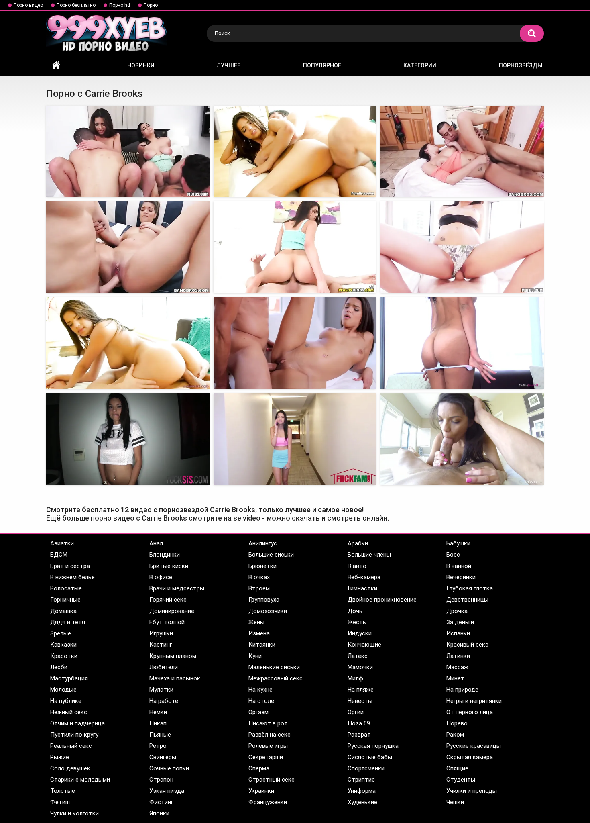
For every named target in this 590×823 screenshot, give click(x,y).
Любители (163, 667)
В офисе (160, 577)
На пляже (361, 689)
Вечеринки (461, 577)
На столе (261, 701)
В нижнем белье (72, 577)
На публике (65, 701)
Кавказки (63, 644)
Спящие (457, 768)
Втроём (259, 588)
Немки (158, 712)
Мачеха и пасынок (174, 678)
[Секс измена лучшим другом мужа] (295, 247)
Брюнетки (262, 566)
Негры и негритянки (474, 701)
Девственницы (467, 599)
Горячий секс (168, 599)
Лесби (58, 667)
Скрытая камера (469, 757)
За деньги (460, 622)
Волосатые (66, 588)
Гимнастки (362, 588)
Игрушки (161, 633)
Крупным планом (172, 656)
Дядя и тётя (67, 622)
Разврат (359, 734)
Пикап (158, 723)
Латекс (358, 656)
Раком (455, 734)
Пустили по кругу (74, 734)
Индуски (360, 633)
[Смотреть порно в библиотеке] (128, 343)
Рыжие (59, 757)
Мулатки (161, 689)
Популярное (322, 65)
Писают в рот (268, 723)
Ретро (158, 745)
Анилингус (262, 543)
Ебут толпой (167, 622)
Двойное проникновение (382, 599)
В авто (357, 566)
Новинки (141, 65)
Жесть (357, 622)
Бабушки (458, 543)
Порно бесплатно (76, 5)
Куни (255, 656)
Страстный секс (271, 779)
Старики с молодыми (80, 779)
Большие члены (369, 554)
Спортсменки (366, 768)
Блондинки (164, 554)
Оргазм (258, 712)
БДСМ (58, 554)
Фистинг (161, 802)
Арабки (358, 543)
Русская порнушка (373, 745)
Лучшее (228, 65)
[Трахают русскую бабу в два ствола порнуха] (462, 343)
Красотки (63, 656)
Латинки (458, 656)
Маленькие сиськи (274, 667)
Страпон (161, 779)
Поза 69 (359, 723)
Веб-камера (364, 577)
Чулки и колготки (74, 813)
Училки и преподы (471, 790)
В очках (259, 577)
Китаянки (261, 644)
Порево (457, 723)
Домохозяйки (267, 611)
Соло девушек (70, 768)
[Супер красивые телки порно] (295, 152)
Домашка (63, 611)
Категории (419, 65)
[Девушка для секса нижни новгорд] (295, 439)
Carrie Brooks (164, 518)
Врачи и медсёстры (176, 588)
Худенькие (362, 802)
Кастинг (160, 644)
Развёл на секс (269, 734)
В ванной (458, 566)
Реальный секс (71, 745)
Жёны (256, 622)
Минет (455, 678)
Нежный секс (68, 712)
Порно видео (28, 5)
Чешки (455, 802)
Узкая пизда (166, 790)
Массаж (457, 667)
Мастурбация (69, 678)
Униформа (362, 790)
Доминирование (171, 611)
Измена (259, 633)
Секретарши (265, 757)
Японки (159, 813)
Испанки (458, 633)
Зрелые (60, 633)
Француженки (267, 802)
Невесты (360, 701)
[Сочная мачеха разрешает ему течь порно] (295, 343)
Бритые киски (168, 566)
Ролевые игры (268, 745)
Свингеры (162, 757)
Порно (151, 5)
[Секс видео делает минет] (462, 152)
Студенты (460, 779)
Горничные (65, 599)
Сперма (258, 768)
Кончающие (364, 644)
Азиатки (62, 543)
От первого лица (469, 712)
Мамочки (360, 667)
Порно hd (119, 5)
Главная (56, 65)
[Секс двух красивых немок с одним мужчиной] (128, 439)
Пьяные (160, 734)
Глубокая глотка (469, 588)
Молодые (63, 689)
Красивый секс (467, 644)
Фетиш (60, 802)
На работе (163, 701)
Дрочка (457, 611)
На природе (462, 689)
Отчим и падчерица (77, 723)
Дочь (355, 611)
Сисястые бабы (370, 757)
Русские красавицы (473, 745)
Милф (355, 678)
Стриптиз (361, 779)
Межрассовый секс (275, 678)
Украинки (261, 790)
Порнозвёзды (520, 65)
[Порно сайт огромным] (128, 247)
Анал (156, 543)
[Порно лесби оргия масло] (128, 152)
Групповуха (263, 599)
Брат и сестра (70, 566)
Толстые (62, 790)
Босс (453, 554)
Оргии (356, 712)
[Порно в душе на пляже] (462, 439)
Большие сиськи (271, 554)
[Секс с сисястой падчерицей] (462, 247)
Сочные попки (169, 768)
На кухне (260, 689)
